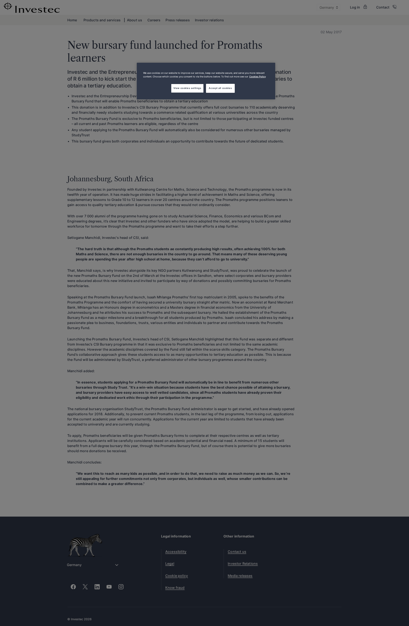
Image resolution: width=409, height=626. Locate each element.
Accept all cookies (220, 88)
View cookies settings (187, 88)
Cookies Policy (257, 76)
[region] (206, 81)
